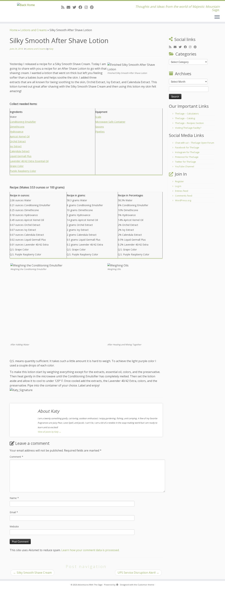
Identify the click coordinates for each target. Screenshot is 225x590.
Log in (178, 186)
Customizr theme (146, 584)
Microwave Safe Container (110, 121)
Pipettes (100, 131)
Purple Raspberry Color (23, 171)
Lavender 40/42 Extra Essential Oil (29, 161)
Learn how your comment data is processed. (90, 550)
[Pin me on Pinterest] (93, 7)
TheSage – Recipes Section (189, 123)
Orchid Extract (18, 141)
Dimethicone (17, 126)
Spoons (99, 126)
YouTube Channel (184, 166)
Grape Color (17, 166)
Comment (16, 456)
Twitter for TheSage (185, 161)
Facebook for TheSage (187, 147)
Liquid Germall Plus (20, 156)
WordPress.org (183, 200)
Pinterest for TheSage (186, 157)
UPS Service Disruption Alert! (138, 573)
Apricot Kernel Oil (20, 136)
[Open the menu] (217, 17)
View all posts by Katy (49, 431)
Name (14, 498)
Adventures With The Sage (90, 584)
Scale (98, 116)
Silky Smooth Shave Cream (32, 573)
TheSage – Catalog (185, 118)
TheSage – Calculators (187, 113)
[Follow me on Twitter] (76, 7)
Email (14, 512)
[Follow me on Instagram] (87, 7)
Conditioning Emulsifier (23, 121)
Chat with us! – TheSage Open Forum (194, 142)
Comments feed (183, 195)
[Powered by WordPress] (117, 584)
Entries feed (181, 190)
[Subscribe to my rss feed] (64, 7)
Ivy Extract (16, 146)
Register (179, 181)
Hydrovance (16, 131)
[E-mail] (70, 7)
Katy (51, 48)
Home (14, 30)
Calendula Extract (20, 151)
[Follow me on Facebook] (82, 7)
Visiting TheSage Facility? (188, 127)
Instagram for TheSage (187, 152)
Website (14, 526)
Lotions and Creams (33, 30)
